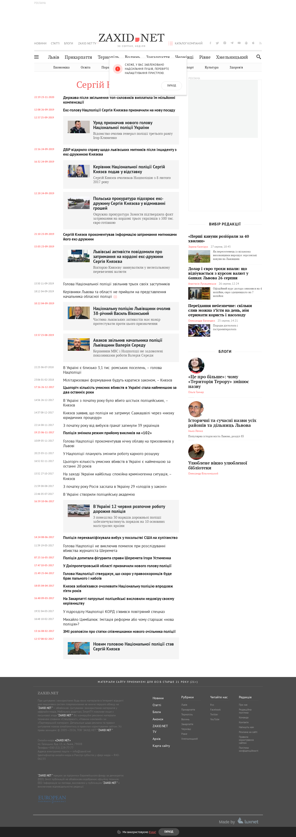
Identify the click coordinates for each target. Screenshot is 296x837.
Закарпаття (158, 57)
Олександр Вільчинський (203, 473)
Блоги (68, 43)
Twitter (214, 714)
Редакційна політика (245, 711)
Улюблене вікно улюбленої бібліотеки (217, 466)
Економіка (61, 67)
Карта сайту (161, 746)
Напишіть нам (246, 727)
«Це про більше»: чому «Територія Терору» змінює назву (218, 382)
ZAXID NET (131, 38)
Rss (212, 704)
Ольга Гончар (196, 392)
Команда (243, 717)
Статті (55, 43)
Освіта (85, 67)
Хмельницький (232, 57)
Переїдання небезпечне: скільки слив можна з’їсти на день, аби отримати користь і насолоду (220, 310)
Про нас (243, 704)
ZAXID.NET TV (87, 43)
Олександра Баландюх (201, 320)
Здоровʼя (236, 67)
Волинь (132, 57)
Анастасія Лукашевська (202, 283)
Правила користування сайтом (246, 740)
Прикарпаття (78, 57)
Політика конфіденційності (248, 749)
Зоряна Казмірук (198, 246)
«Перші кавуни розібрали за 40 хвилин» (218, 238)
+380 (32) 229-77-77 (61, 747)
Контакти (244, 722)
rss (260, 43)
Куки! (152, 832)
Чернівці (184, 57)
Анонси (158, 719)
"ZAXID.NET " (45, 708)
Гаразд (171, 86)
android (246, 43)
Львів (53, 57)
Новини (40, 43)
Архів (156, 739)
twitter (217, 43)
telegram (232, 43)
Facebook (215, 709)
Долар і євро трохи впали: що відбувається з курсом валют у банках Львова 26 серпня (218, 273)
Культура (212, 67)
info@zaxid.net (82, 751)
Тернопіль (108, 57)
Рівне (205, 57)
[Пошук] (257, 56)
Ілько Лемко (195, 431)
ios (253, 43)
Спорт (189, 67)
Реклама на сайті (248, 732)
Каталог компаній (189, 43)
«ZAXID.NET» (63, 740)
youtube (239, 43)
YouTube (214, 719)
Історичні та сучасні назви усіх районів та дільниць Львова (222, 423)
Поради (107, 67)
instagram (224, 43)
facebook (210, 43)
